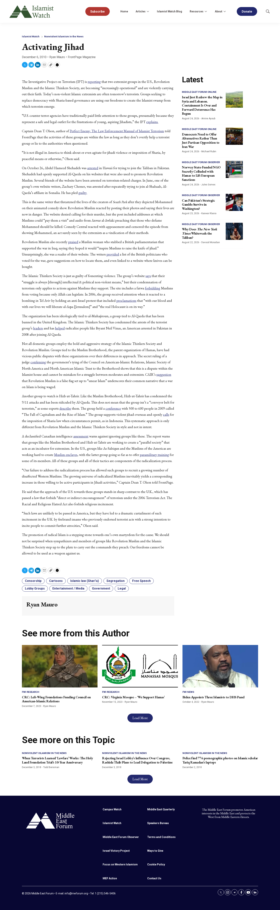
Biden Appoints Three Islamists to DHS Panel (213, 697)
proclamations (126, 300)
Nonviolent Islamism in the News (63, 36)
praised (73, 242)
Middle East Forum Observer (201, 162)
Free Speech (141, 581)
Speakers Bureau (158, 823)
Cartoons (56, 581)
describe (65, 408)
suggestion (163, 374)
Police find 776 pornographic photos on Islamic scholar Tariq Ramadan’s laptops (220, 760)
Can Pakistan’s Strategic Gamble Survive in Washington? (198, 204)
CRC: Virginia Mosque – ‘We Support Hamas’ (133, 697)
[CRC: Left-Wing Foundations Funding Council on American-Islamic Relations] (60, 666)
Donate (247, 11)
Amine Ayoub (208, 118)
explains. (152, 122)
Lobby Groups (35, 588)
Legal (122, 588)
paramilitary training (154, 455)
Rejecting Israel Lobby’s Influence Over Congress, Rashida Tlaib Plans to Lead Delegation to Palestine (137, 760)
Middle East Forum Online (199, 92)
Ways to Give (155, 850)
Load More (140, 718)
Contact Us (154, 878)
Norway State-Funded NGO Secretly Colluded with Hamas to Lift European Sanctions (201, 173)
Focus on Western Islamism (120, 864)
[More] (147, 11)
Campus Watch (112, 809)
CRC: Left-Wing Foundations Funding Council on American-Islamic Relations (56, 699)
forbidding (152, 288)
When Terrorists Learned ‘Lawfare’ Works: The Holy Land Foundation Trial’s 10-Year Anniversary (57, 760)
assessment (80, 436)
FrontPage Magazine (82, 57)
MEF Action (110, 878)
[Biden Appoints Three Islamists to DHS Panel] (220, 666)
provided (112, 254)
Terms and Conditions (161, 837)
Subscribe (97, 11)
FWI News (188, 692)
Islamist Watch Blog (169, 11)
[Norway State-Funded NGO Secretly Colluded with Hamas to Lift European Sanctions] (234, 169)
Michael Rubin (208, 151)
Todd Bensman (51, 767)
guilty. (82, 193)
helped (60, 328)
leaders (38, 328)
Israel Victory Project (116, 850)
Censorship (33, 581)
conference (113, 408)
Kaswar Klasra (208, 213)
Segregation (115, 581)
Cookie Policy (156, 864)
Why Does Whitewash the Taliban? (199, 233)
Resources (196, 11)
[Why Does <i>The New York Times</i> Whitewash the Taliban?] (234, 231)
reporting (94, 81)
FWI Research (30, 692)
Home (124, 11)
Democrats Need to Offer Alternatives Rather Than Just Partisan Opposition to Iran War (200, 140)
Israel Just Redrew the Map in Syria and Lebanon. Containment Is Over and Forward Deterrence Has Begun (202, 105)
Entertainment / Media (68, 588)
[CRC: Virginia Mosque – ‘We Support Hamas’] (140, 666)
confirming (38, 362)
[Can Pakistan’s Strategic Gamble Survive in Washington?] (234, 202)
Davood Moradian (210, 242)
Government (101, 588)
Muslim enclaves (65, 455)
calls (166, 414)
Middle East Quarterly (161, 809)
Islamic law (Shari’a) (84, 581)
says (148, 276)
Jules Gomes (208, 184)
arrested (92, 168)
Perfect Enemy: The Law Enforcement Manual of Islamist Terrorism (117, 131)
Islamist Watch (30, 36)
